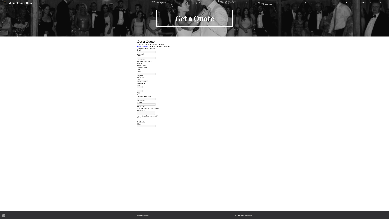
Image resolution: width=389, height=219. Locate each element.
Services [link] (340, 3)
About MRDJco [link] (363, 3)
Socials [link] (372, 3)
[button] (386, 2)
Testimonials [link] (330, 3)
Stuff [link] (379, 3)
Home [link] (322, 3)
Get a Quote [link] (350, 3)
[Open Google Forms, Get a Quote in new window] (249, 41)
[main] (194, 18)
